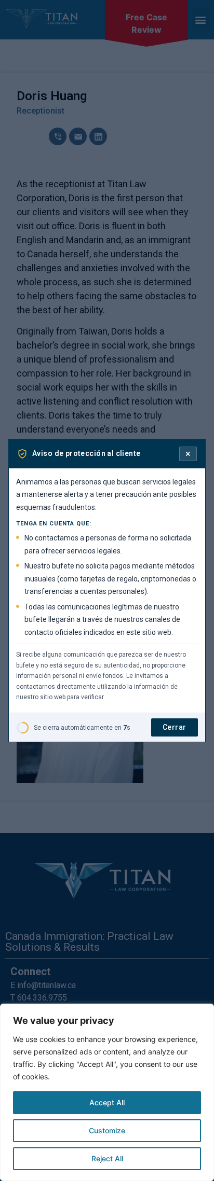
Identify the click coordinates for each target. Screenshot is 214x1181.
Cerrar (174, 727)
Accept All (107, 1102)
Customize (107, 1130)
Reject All (107, 1158)
